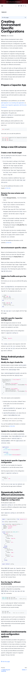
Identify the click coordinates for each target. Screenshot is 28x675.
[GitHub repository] (23, 6)
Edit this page (6, 661)
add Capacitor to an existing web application (12, 102)
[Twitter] (19, 6)
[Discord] (21, 6)
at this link (7, 188)
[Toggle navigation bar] (2, 6)
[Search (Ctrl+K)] (16, 6)
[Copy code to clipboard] (25, 129)
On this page (5, 17)
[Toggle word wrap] (23, 138)
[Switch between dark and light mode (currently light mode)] (25, 5)
